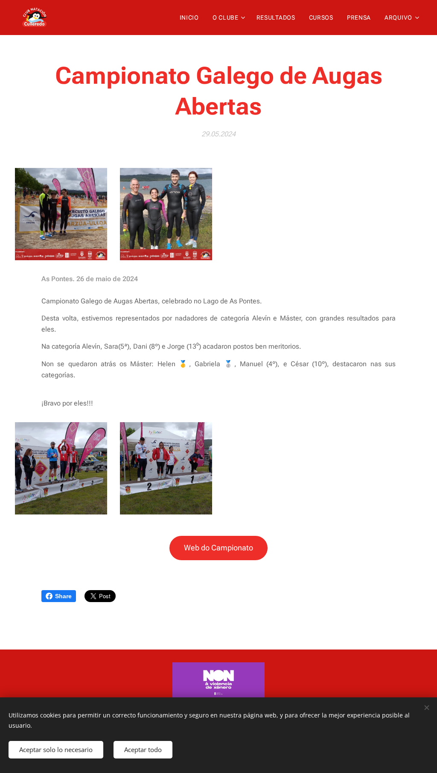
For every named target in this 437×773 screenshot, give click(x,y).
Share (63, 596)
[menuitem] (192, 17)
